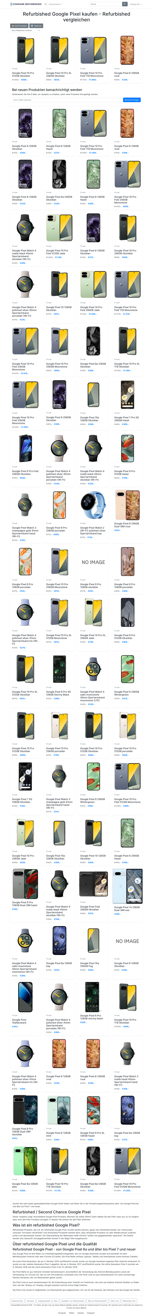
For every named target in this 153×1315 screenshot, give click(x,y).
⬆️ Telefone (36, 26)
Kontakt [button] (30, 1301)
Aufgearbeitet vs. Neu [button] (48, 1301)
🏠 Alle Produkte (19, 26)
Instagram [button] (91, 1313)
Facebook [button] (62, 1313)
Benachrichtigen (132, 100)
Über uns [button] (115, 1301)
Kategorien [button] (135, 4)
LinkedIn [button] (80, 1313)
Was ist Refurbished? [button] (97, 1301)
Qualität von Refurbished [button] (73, 1301)
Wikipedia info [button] (129, 1301)
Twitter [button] (71, 1313)
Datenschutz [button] (17, 1301)
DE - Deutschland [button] (52, 4)
